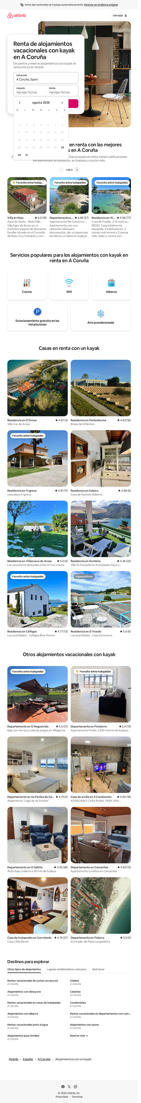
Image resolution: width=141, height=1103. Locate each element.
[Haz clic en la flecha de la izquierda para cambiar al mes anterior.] (20, 103)
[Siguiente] (77, 170)
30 (19, 155)
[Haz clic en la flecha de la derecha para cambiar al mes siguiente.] (62, 103)
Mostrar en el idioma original (101, 4)
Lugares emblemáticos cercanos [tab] (66, 969)
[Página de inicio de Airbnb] (16, 15)
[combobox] (45, 79)
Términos (77, 1096)
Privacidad (62, 1096)
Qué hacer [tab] (98, 969)
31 (26, 155)
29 (62, 147)
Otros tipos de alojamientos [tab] (24, 969)
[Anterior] (61, 170)
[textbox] (29, 92)
